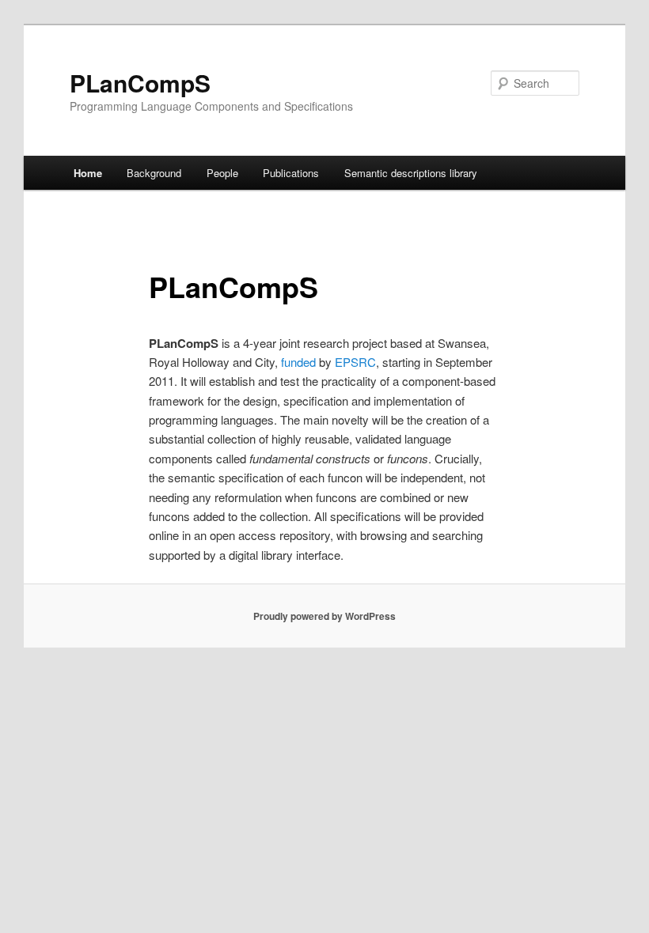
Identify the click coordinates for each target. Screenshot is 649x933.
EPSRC (355, 361)
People (222, 172)
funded (298, 361)
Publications (291, 172)
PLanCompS (140, 83)
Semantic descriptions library (410, 172)
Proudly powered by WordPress (324, 616)
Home (88, 172)
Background (154, 172)
